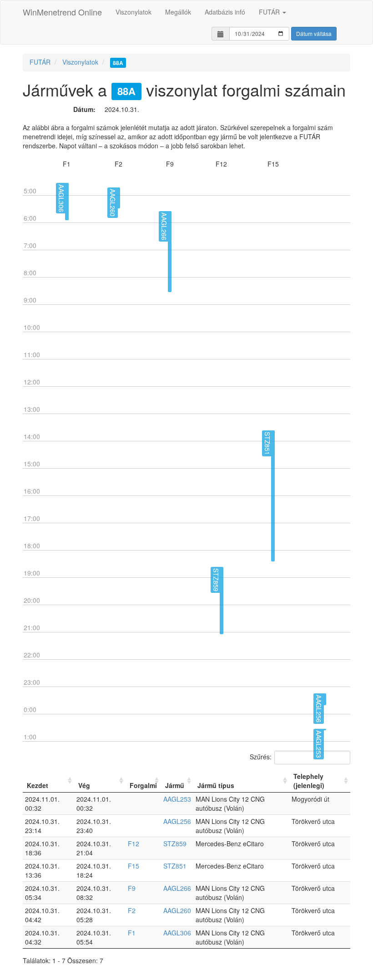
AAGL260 (177, 910)
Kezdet (37, 785)
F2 (132, 910)
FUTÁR (270, 11)
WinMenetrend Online (62, 12)
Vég (84, 785)
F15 (133, 865)
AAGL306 (177, 932)
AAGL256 (177, 821)
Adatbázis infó (225, 11)
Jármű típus (215, 785)
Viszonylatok (133, 11)
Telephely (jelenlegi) (308, 781)
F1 (132, 932)
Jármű (174, 785)
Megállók (178, 11)
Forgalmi (143, 785)
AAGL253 (177, 798)
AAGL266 (177, 888)
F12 (133, 843)
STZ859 (174, 843)
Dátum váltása (314, 33)
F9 (132, 888)
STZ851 (174, 865)
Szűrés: (261, 756)
